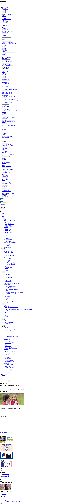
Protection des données (7, 359)
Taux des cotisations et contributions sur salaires (8, 91)
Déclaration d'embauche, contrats (6, 81)
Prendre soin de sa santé (5, 18)
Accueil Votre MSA (4, 142)
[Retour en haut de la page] (1, 503)
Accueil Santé (4, 16)
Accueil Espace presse (5, 175)
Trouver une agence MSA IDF (6, 190)
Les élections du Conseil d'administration (7, 145)
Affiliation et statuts (4, 55)
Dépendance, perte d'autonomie (9, 241)
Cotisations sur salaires (5, 90)
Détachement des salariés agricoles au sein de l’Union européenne (10, 100)
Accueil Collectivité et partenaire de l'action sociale (8, 121)
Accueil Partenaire (4, 114)
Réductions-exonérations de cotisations (7, 93)
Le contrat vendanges (5, 85)
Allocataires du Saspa (5, 32)
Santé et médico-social (8, 345)
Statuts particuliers (4, 44)
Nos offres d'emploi (4, 178)
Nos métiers (3, 180)
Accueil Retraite (4, 28)
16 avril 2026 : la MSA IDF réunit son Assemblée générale (9, 157)
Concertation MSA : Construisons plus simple (8, 160)
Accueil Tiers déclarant (5, 124)
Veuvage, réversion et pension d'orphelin (7, 31)
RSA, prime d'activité (6, 236)
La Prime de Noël (4, 36)
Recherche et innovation (5, 165)
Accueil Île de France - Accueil (6, 9)
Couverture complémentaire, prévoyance (10, 293)
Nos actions (3, 158)
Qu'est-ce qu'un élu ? (5, 135)
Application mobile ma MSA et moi (6, 172)
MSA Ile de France (4, 374)
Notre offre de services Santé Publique (7, 153)
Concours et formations (5, 179)
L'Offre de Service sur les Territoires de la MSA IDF (12, 336)
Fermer (4, 249)
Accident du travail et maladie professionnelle (11, 278)
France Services (6, 311)
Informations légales (4, 185)
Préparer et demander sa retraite (9, 233)
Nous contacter (4, 45)
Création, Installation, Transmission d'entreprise (10, 252)
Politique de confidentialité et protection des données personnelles (14, 362)
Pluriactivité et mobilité (8, 254)
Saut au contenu (4, 3)
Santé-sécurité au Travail (7, 296)
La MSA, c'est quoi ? (4, 413)
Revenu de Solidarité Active (5, 34)
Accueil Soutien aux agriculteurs (6, 64)
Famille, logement (4, 22)
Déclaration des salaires (5, 86)
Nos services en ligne (5, 167)
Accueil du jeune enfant (5, 24)
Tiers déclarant (4, 123)
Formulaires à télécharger (8, 353)
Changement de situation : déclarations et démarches (9, 43)
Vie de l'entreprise (6, 290)
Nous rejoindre (6, 356)
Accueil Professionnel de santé (6, 116)
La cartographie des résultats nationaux (7, 144)
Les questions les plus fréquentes (6, 189)
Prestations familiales (5, 25)
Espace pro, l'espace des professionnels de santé (8, 117)
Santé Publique (4, 108)
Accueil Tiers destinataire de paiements (7, 127)
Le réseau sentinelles (4, 164)
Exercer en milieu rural (5, 118)
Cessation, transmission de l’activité (6, 57)
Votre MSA (3, 375)
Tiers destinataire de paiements (8, 314)
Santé (3, 15)
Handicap (3, 39)
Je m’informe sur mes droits (7, 247)
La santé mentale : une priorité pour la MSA (11, 348)
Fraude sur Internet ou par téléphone (7, 182)
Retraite (3, 27)
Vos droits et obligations (5, 95)
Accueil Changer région (5, 196)
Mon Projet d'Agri (4, 58)
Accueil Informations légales (6, 186)
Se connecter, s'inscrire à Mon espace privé (7, 169)
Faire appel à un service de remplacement (7, 65)
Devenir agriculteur (4, 54)
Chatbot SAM (7, 354)
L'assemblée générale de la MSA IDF (7, 138)
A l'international (4, 163)
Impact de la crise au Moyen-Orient (6, 67)
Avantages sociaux (4, 101)
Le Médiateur (4, 498)
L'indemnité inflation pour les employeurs (7, 94)
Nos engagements (4, 151)
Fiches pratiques (7, 244)
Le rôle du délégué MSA (5, 146)
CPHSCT (3, 72)
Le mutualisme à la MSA (5, 410)
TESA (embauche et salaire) (5, 82)
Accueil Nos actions (4, 159)
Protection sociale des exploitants (6, 56)
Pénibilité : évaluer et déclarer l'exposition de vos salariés (9, 99)
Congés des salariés (4, 103)
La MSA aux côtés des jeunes (6, 162)
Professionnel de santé (7, 306)
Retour (4, 8)
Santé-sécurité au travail (5, 68)
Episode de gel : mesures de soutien (10, 287)
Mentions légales (4, 494)
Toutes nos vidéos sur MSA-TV (4, 432)
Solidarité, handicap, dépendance (8, 239)
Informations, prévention (5, 71)
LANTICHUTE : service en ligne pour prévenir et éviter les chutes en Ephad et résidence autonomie (15, 119)
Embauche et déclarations (5, 80)
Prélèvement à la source (8, 281)
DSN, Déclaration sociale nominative (7, 83)
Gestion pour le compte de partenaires (10, 342)
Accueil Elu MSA (4, 134)
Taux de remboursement (5, 17)
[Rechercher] (11, 370)
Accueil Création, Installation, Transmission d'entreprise (9, 53)
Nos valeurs (6, 333)
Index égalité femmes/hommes (6, 187)
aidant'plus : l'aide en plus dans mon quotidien (10, 242)
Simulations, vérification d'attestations (10, 351)
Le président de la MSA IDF (6, 137)
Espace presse (4, 174)
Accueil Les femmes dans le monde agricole (8, 192)
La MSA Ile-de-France (5, 149)
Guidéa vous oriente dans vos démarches (7, 109)
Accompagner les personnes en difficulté (7, 38)
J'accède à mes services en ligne (6, 79)
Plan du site (3, 496)
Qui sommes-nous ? (4, 147)
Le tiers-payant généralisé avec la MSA (10, 308)
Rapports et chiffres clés (5, 152)
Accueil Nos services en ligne (6, 168)
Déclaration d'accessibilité (5, 497)
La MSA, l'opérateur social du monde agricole (9, 406)
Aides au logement (7, 230)
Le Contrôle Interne (4, 155)
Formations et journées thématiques (6, 105)
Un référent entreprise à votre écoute (7, 102)
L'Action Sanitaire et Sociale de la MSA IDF (8, 154)
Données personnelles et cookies (6, 183)
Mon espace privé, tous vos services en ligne (8, 14)
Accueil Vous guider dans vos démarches (7, 42)
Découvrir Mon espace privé (9, 350)
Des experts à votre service (5, 70)
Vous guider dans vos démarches (6, 41)
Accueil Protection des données (6, 181)
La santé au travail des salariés (6, 21)
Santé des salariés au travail (5, 98)
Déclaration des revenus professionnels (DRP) (8, 61)
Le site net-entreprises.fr (5, 126)
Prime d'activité (4, 35)
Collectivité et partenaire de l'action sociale (7, 120)
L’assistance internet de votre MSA (6, 191)
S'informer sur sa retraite (5, 29)
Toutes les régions (4, 495)
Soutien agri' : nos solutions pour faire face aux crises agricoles (10, 110)
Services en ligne (4, 122)
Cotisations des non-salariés (7, 257)
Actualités (3, 13)
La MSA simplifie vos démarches (6, 166)
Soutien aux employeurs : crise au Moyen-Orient (8, 96)
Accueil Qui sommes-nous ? (5, 148)
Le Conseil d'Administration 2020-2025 (7, 136)
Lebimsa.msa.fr (2, 492)
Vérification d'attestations (5, 171)
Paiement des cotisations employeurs (7, 92)
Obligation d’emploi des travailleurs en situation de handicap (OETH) (11, 88)
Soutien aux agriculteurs (5, 63)
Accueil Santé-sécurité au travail (6, 69)
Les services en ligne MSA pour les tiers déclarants (8, 125)
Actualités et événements (5, 156)
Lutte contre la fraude (5, 161)
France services (4, 46)
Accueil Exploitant (4, 50)
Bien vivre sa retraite (4, 30)
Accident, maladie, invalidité (6, 20)
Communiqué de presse (5, 176)
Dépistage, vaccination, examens (6, 19)
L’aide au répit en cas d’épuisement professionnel (8, 66)
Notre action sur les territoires (6, 150)
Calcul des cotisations (5, 60)
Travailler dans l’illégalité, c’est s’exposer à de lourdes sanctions (10, 89)
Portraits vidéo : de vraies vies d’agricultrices (8, 193)
